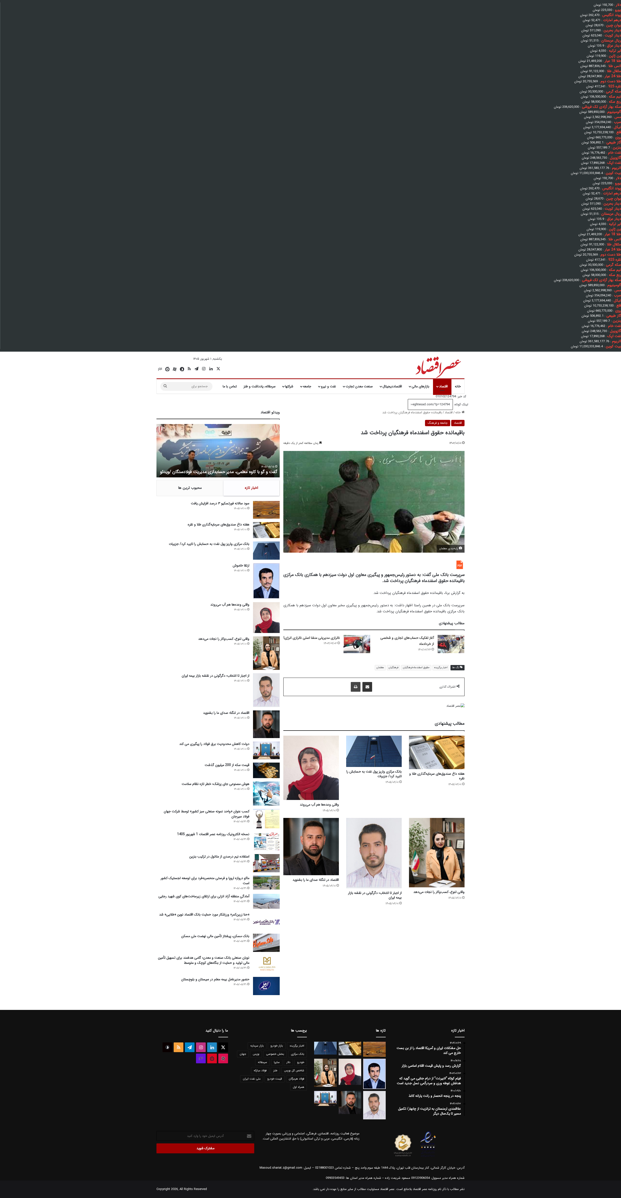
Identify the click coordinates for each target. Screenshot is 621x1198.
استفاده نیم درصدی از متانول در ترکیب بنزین (219, 856)
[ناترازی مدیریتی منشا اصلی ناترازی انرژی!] (356, 644)
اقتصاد (443, 386)
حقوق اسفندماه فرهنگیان (416, 668)
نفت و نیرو (328, 386)
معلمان (380, 668)
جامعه (307, 386)
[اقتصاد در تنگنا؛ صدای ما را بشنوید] (311, 846)
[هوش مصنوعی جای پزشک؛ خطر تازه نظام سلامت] (266, 794)
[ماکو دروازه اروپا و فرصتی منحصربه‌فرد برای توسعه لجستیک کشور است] (266, 883)
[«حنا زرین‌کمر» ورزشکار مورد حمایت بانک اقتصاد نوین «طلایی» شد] (266, 921)
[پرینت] (355, 687)
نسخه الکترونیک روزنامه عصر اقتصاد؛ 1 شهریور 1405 (213, 834)
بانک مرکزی (297, 1054)
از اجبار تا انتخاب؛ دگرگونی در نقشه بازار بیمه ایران (375, 895)
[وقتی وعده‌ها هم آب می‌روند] (311, 768)
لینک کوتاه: (460, 404)
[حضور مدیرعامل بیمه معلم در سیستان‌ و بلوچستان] (266, 986)
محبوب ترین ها (190, 488)
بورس (256, 1054)
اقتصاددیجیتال (392, 386)
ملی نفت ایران (252, 1078)
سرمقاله (262, 1062)
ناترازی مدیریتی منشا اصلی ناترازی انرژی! (312, 638)
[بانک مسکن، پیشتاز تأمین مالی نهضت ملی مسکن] (266, 943)
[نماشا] (167, 369)
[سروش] (182, 369)
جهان (243, 1054)
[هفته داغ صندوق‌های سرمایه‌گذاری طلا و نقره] (437, 752)
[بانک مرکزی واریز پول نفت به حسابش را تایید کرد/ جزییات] (374, 751)
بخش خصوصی (275, 1054)
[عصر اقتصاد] (438, 366)
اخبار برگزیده (441, 668)
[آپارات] (174, 369)
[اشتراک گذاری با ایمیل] (367, 687)
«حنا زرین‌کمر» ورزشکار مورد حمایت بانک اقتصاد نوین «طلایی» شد (204, 914)
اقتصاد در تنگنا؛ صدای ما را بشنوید (316, 879)
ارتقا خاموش (241, 565)
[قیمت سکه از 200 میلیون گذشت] (266, 770)
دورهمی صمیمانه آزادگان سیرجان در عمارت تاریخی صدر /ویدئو (223, 471)
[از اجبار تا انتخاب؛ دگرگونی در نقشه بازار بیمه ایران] (374, 853)
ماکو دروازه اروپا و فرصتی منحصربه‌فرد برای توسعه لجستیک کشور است (205, 880)
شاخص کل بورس (294, 1070)
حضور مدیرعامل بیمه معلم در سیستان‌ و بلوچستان (215, 979)
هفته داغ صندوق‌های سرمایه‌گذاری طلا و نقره (437, 776)
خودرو (300, 1062)
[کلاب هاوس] (160, 369)
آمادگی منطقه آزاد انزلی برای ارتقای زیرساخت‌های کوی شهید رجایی (203, 896)
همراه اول (298, 1087)
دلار (288, 1062)
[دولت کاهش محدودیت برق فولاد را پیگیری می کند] (266, 750)
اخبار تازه (251, 488)
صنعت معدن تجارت (359, 386)
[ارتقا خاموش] (266, 581)
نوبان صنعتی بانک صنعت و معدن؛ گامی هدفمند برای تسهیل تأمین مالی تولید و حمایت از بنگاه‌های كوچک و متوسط (203, 960)
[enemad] (428, 1156)
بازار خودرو (276, 1045)
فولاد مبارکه (260, 1070)
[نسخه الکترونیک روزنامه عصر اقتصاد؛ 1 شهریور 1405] (266, 841)
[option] (218, 450)
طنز (275, 1070)
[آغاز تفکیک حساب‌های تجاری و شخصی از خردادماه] (451, 644)
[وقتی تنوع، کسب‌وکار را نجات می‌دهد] (437, 852)
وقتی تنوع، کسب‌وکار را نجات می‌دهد (439, 892)
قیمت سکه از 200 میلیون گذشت (227, 765)
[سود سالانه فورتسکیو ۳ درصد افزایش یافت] (266, 510)
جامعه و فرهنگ (438, 422)
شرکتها (289, 386)
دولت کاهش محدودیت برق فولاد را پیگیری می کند (214, 744)
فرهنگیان (393, 668)
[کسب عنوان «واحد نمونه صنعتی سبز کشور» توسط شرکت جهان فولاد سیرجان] (266, 818)
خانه (458, 386)
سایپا (277, 1062)
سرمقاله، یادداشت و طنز (260, 386)
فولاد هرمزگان (296, 1078)
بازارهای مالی (420, 386)
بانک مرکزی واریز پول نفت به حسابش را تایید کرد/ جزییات (374, 774)
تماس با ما (230, 386)
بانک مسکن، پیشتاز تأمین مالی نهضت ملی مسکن (215, 936)
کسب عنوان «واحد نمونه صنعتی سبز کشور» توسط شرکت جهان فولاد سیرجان (206, 814)
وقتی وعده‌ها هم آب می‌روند (319, 804)
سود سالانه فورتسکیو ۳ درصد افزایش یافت (220, 503)
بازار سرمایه (257, 1045)
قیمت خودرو (274, 1078)
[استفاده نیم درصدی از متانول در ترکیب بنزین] (266, 863)
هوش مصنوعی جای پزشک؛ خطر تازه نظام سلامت (215, 784)
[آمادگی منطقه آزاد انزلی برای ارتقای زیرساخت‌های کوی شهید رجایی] (266, 901)
